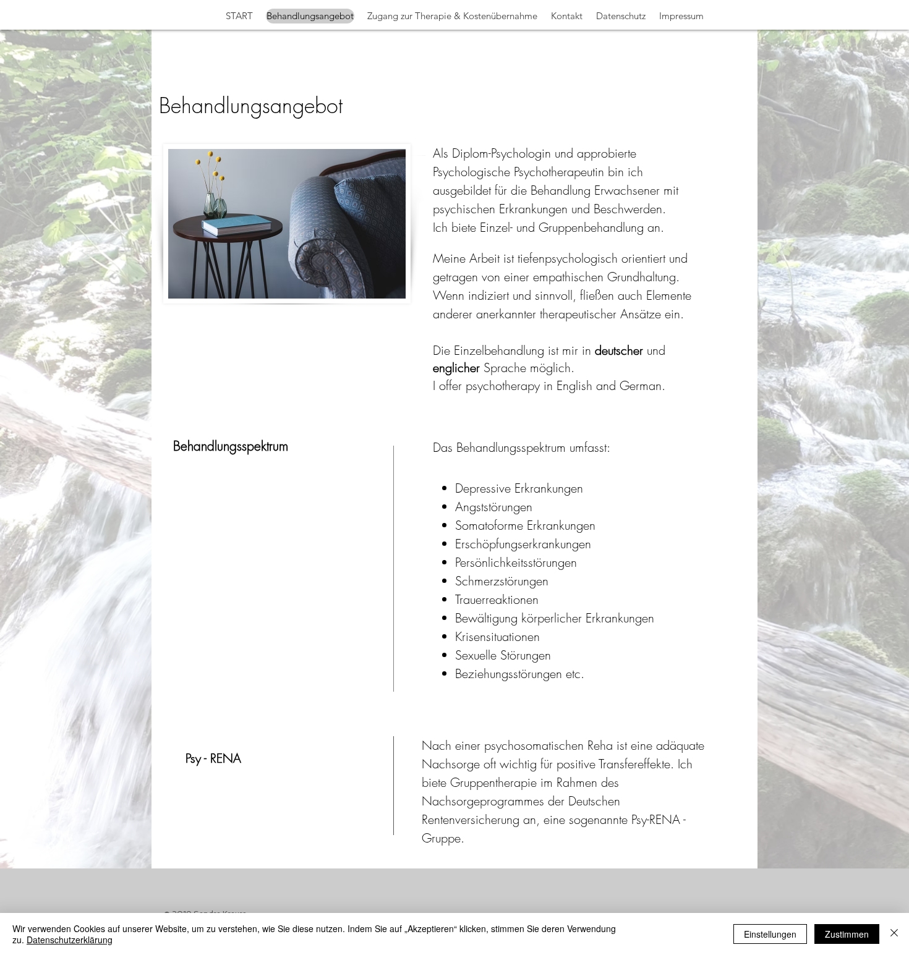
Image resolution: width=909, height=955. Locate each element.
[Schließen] (894, 934)
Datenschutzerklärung (70, 939)
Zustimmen (847, 934)
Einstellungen (770, 934)
